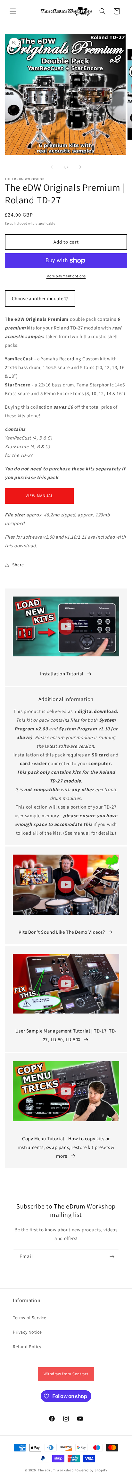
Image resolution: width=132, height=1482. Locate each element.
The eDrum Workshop (56, 1470)
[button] (13, 11)
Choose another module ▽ (40, 298)
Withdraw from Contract (66, 1373)
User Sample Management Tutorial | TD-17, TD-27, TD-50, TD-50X (66, 1035)
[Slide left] (52, 167)
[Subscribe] (112, 1256)
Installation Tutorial (62, 674)
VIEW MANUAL (39, 495)
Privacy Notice (27, 1332)
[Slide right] (80, 167)
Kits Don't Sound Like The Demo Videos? (62, 932)
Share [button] (18, 565)
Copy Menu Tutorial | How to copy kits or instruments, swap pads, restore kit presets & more (66, 1147)
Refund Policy (27, 1346)
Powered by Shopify (90, 1470)
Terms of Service (29, 1317)
